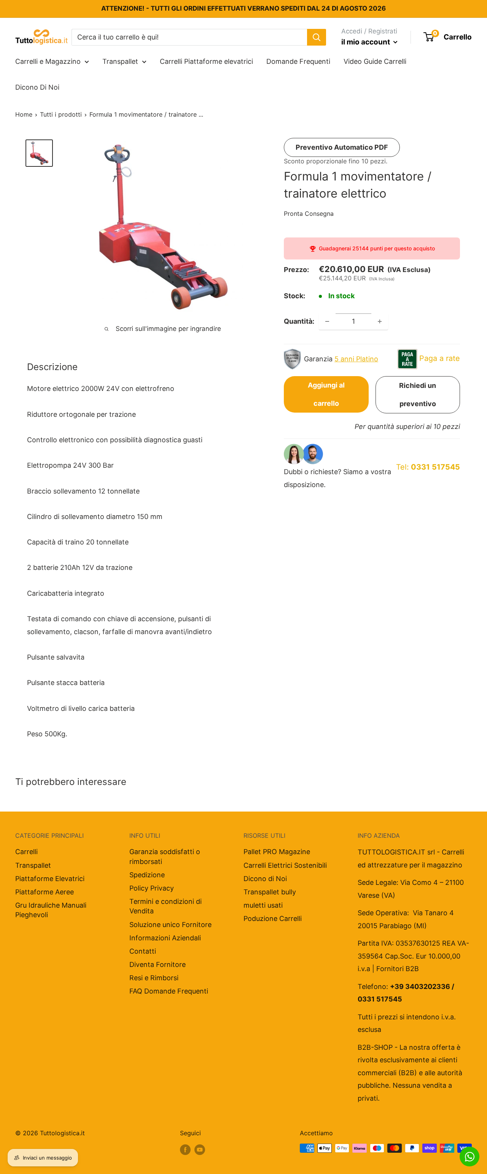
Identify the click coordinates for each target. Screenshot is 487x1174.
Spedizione (147, 875)
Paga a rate (439, 358)
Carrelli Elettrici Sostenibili (285, 865)
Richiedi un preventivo (417, 394)
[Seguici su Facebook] (185, 1149)
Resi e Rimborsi (153, 978)
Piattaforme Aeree (44, 892)
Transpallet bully (270, 892)
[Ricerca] (316, 36)
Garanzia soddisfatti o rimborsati (164, 856)
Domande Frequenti (298, 61)
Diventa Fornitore (157, 964)
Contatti (142, 951)
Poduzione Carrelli (273, 918)
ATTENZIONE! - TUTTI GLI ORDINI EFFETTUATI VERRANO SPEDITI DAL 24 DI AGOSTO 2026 (243, 8)
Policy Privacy (151, 888)
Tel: (428, 467)
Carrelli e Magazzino (48, 61)
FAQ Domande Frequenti (168, 991)
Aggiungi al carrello (326, 394)
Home (23, 114)
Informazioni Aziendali (165, 938)
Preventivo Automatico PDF (342, 147)
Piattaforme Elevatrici (49, 879)
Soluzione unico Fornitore (170, 925)
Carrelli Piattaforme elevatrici (206, 61)
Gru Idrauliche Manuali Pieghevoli (50, 910)
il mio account (366, 42)
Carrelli (26, 852)
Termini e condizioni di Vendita (165, 906)
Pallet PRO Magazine (277, 852)
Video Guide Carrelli (375, 61)
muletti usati (263, 905)
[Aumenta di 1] (380, 321)
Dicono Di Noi (37, 87)
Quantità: (299, 321)
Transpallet (120, 61)
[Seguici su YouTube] (199, 1149)
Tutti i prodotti (61, 114)
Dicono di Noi (265, 879)
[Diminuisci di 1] (327, 321)
